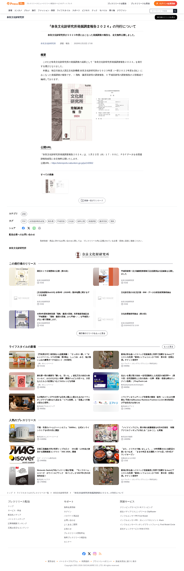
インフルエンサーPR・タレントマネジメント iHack (142, 520)
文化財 (71, 221)
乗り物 (112, 10)
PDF (24, 221)
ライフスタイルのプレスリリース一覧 (33, 493)
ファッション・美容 (46, 10)
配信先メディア (14, 515)
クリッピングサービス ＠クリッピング (136, 507)
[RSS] (100, 553)
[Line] (34, 228)
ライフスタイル (63, 10)
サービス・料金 (14, 510)
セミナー (68, 542)
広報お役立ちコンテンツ (18, 528)
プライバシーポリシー (102, 561)
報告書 (51, 221)
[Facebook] (23, 228)
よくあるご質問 (70, 524)
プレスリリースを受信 (140, 3)
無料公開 (81, 221)
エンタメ (18, 10)
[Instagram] (94, 553)
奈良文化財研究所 (48, 43)
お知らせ (68, 529)
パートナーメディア (16, 519)
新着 (10, 10)
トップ (10, 493)
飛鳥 (112, 221)
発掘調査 (92, 221)
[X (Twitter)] (28, 228)
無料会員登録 (69, 507)
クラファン (121, 10)
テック (94, 10)
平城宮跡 (61, 221)
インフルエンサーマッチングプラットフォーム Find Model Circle (147, 524)
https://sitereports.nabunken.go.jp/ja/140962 (72, 163)
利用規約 (85, 561)
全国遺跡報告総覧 (36, 221)
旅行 (34, 10)
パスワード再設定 (71, 516)
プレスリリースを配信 (116, 3)
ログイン (68, 511)
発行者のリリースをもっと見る (92, 333)
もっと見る (168, 347)
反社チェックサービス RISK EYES (134, 529)
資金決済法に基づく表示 (126, 561)
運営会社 (51, 561)
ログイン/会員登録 (167, 3)
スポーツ (76, 10)
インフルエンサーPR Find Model (134, 516)
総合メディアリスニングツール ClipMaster (138, 511)
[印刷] (39, 228)
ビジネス (86, 10)
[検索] (175, 11)
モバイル (103, 10)
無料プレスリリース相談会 (75, 537)
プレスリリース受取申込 (74, 533)
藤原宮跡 (103, 221)
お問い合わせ (69, 520)
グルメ (27, 10)
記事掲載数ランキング (17, 523)
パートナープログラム (68, 561)
